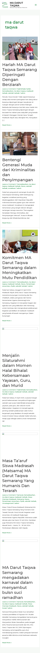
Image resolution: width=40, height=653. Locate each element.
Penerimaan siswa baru (10, 501)
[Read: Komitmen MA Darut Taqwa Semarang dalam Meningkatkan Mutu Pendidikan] (20, 241)
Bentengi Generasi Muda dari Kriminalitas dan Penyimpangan (18, 170)
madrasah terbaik (14, 186)
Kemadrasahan (7, 91)
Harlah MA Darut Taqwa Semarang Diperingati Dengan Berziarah (19, 74)
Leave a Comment (9, 89)
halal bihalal (21, 89)
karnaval (20, 495)
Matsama (20, 499)
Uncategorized (7, 503)
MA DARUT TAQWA (16, 4)
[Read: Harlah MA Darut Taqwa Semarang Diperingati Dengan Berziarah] (20, 48)
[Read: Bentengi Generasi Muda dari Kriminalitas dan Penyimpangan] (20, 143)
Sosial (4, 608)
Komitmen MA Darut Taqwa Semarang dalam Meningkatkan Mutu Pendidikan (19, 267)
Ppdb (13, 286)
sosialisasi (11, 188)
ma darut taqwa (20, 91)
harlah (28, 89)
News (23, 186)
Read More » (7, 125)
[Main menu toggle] (36, 5)
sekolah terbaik (13, 93)
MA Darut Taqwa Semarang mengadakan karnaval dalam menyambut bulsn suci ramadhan (19, 582)
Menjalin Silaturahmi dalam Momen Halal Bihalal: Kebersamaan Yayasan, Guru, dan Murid (17, 370)
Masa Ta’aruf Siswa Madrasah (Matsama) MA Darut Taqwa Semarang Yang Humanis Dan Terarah (18, 475)
